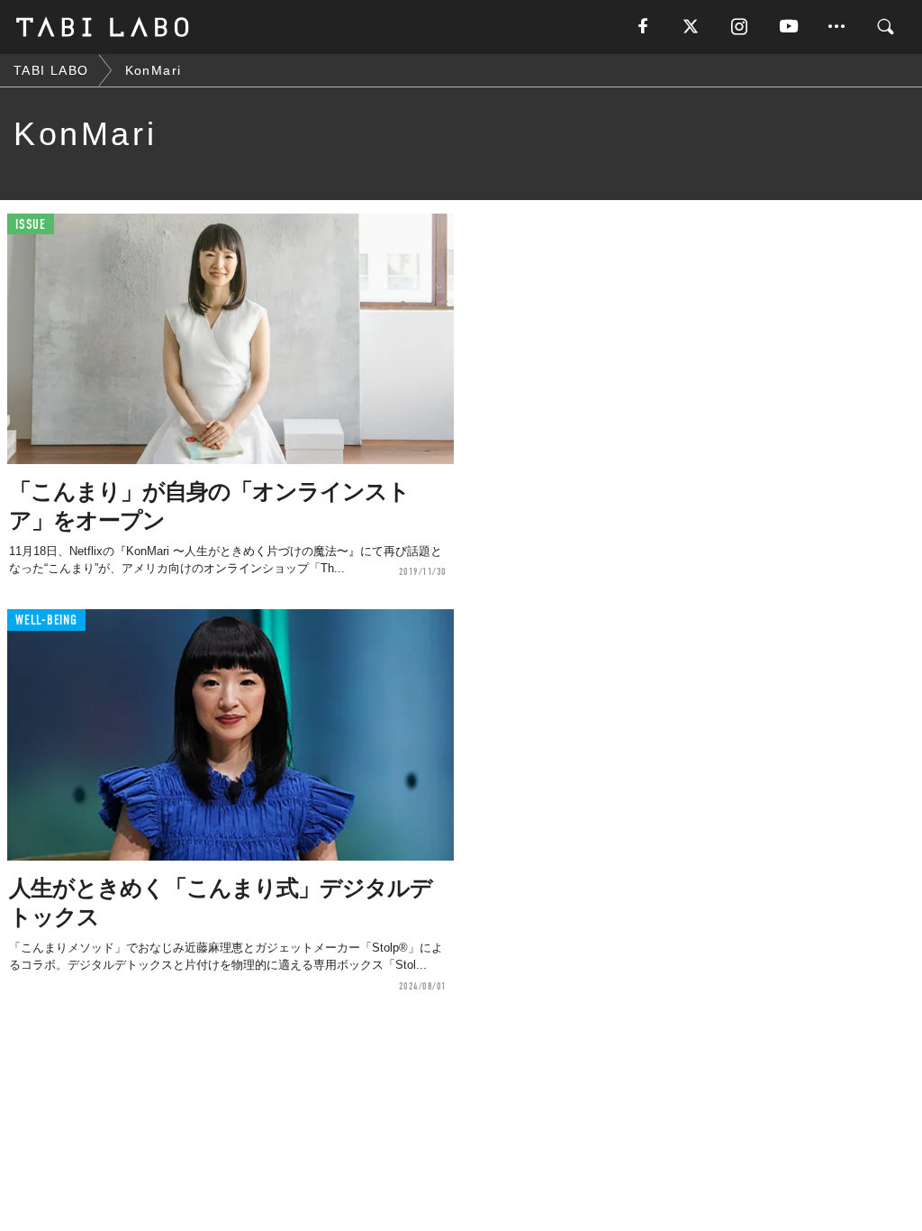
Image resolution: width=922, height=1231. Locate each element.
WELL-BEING (46, 620)
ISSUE (30, 225)
